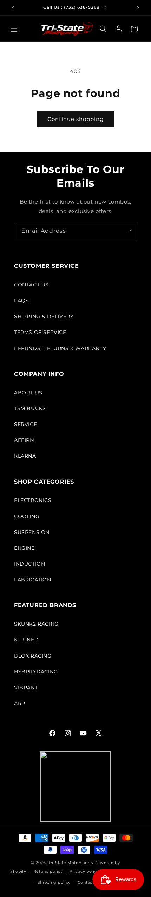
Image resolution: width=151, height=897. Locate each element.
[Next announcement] (138, 7)
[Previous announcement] (13, 7)
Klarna (25, 456)
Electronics (33, 500)
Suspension (32, 532)
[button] (14, 29)
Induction (29, 564)
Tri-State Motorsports (70, 862)
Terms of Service (40, 332)
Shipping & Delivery (43, 316)
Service (25, 424)
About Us (28, 392)
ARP (19, 703)
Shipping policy (54, 882)
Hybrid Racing (36, 672)
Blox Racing (33, 656)
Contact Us (31, 285)
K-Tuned (26, 640)
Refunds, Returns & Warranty (60, 348)
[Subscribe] (129, 231)
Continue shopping (75, 119)
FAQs (21, 300)
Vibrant (26, 687)
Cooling (26, 516)
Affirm (24, 440)
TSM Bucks (30, 408)
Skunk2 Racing (36, 624)
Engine (24, 548)
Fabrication (32, 579)
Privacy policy (84, 871)
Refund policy (48, 871)
